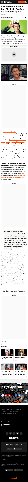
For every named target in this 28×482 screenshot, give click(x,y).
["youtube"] (9, 395)
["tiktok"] (2, 395)
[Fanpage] (14, 438)
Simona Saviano (8, 17)
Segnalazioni (10, 409)
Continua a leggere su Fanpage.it (14, 291)
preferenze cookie (11, 413)
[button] (25, 17)
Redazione (3, 413)
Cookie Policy (4, 411)
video (5, 341)
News (2, 341)
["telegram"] (19, 395)
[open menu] (1, 2)
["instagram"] (6, 395)
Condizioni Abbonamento (14, 411)
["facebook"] (16, 395)
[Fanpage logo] (8, 2)
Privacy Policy (18, 409)
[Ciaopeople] (14, 478)
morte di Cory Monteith (9, 132)
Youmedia (3, 409)
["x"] (12, 395)
